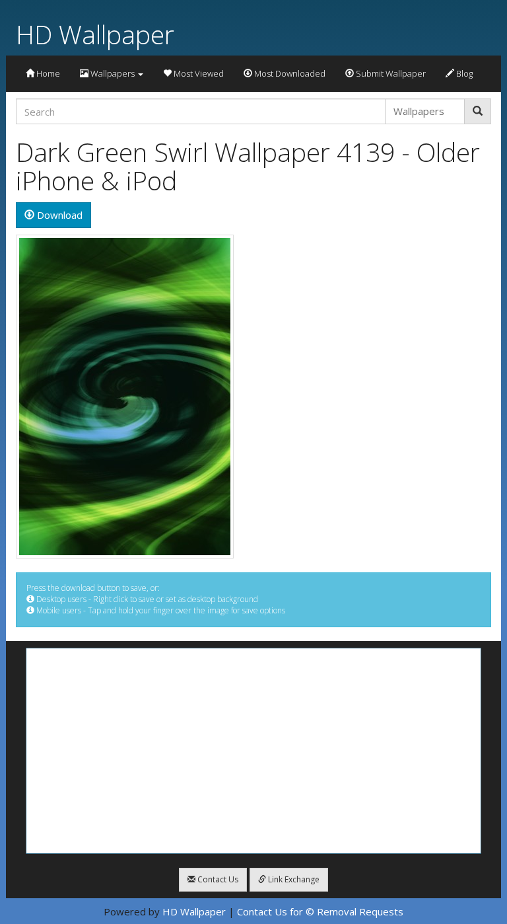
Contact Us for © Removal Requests (320, 911)
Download (58, 214)
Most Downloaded (288, 73)
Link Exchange (293, 879)
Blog (463, 73)
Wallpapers (112, 73)
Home (47, 73)
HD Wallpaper (95, 34)
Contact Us (216, 879)
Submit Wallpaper (390, 73)
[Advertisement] (253, 750)
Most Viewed (198, 73)
